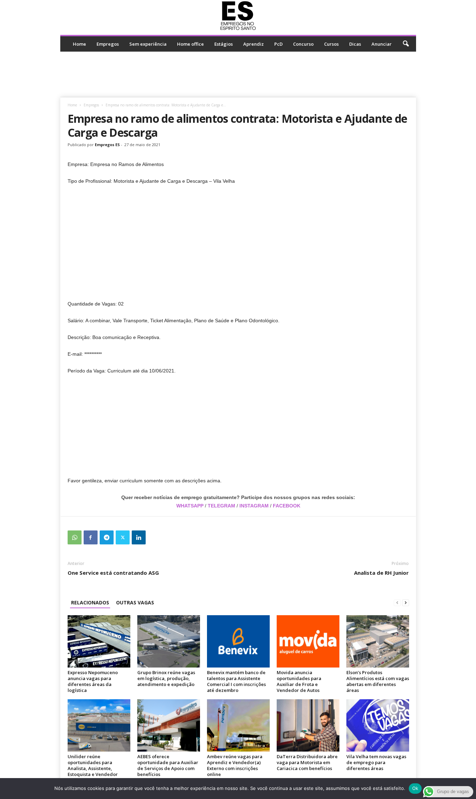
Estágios (223, 44)
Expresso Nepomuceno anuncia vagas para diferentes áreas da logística (93, 681)
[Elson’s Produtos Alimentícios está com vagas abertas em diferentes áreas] (377, 641)
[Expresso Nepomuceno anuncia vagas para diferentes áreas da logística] (99, 641)
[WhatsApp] (75, 537)
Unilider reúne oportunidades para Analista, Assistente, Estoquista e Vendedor (93, 765)
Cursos (331, 44)
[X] (123, 537)
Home (79, 44)
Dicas (355, 44)
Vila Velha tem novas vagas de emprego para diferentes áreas (376, 762)
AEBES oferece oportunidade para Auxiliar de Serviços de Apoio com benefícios (167, 765)
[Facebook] (91, 537)
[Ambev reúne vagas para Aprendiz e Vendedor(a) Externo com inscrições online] (238, 725)
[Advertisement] (238, 74)
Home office (190, 44)
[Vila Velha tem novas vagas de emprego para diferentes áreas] (377, 725)
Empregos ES (107, 144)
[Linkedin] (139, 537)
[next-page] (405, 602)
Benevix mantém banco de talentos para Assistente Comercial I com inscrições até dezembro (236, 681)
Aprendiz (253, 44)
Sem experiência (148, 44)
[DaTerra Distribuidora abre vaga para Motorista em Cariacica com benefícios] (308, 725)
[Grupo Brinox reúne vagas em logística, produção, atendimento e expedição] (168, 641)
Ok (415, 788)
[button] (405, 44)
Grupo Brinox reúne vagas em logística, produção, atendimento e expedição (166, 678)
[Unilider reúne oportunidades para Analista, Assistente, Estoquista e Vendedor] (99, 725)
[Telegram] (107, 537)
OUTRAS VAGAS (135, 602)
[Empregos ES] (238, 15)
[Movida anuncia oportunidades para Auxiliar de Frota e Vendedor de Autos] (308, 641)
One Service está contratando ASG (113, 572)
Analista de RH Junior (381, 572)
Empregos (108, 44)
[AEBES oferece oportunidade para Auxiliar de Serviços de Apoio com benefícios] (168, 725)
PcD (278, 44)
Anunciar (381, 44)
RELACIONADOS (90, 602)
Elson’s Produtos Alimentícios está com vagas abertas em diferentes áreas (377, 681)
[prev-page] (397, 602)
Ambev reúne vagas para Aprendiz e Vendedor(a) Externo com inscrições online (234, 765)
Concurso (303, 44)
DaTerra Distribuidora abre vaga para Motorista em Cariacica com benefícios (307, 762)
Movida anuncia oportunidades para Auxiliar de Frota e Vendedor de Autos (299, 681)
